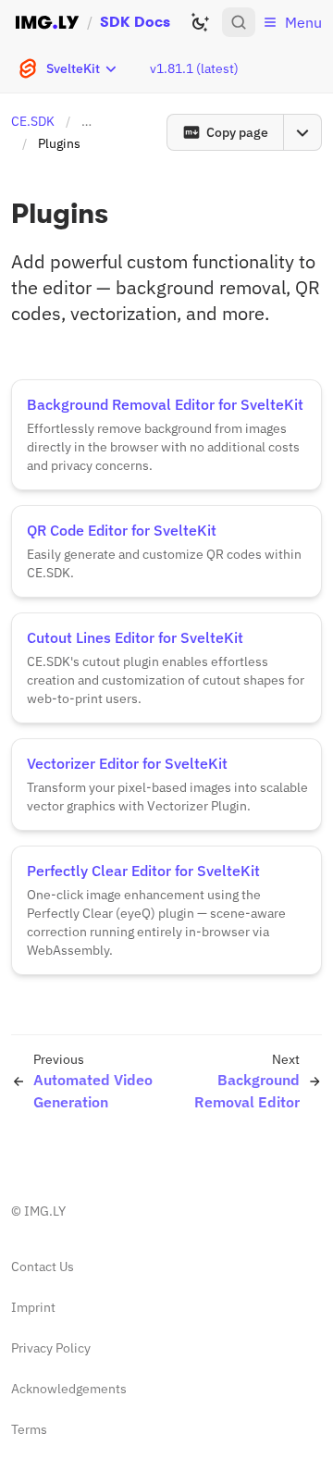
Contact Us (42, 1266)
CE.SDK (33, 121)
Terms (29, 1429)
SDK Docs (135, 21)
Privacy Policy (51, 1348)
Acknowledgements (69, 1388)
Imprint (33, 1307)
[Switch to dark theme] (200, 22)
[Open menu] (302, 132)
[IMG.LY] (47, 22)
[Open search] (238, 22)
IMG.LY (45, 1211)
